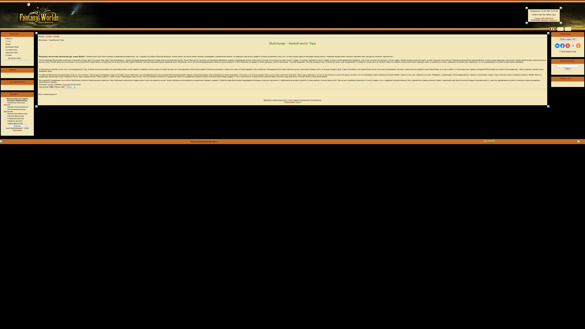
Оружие (56, 36)
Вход (298, 102)
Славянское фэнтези (15, 118)
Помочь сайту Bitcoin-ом (543, 18)
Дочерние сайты (14, 58)
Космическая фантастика (17, 114)
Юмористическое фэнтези (17, 107)
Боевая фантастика (15, 123)
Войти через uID (567, 39)
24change (553, 20)
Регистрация (290, 102)
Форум (8, 44)
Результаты (17, 130)
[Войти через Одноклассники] (578, 45)
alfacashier (545, 20)
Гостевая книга (11, 50)
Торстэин (66, 84)
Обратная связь (11, 52)
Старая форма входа (568, 51)
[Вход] (568, 29)
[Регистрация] (560, 29)
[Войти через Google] (573, 45)
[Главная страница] (28, 15)
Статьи (8, 41)
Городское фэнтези (14, 121)
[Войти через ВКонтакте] (557, 45)
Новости (8, 38)
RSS (554, 15)
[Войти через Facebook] (562, 45)
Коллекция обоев (12, 47)
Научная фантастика (15, 116)
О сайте (8, 55)
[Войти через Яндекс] (567, 45)
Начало (41, 36)
